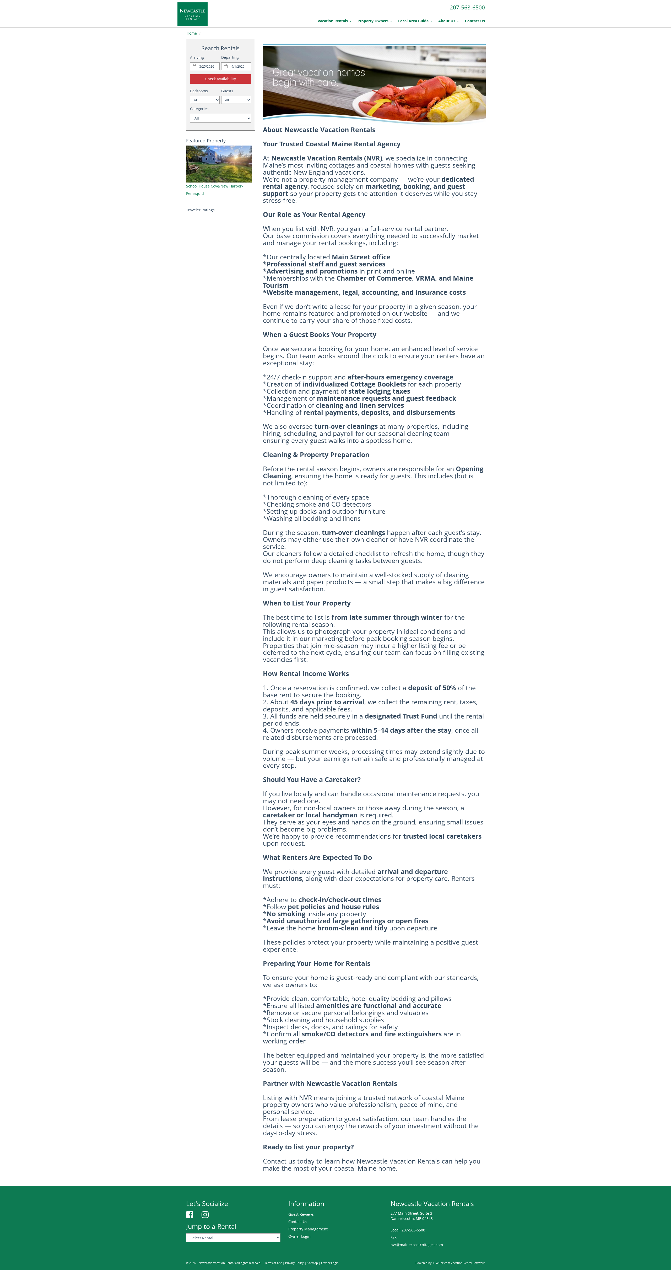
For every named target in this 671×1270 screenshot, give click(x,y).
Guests (227, 90)
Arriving (197, 57)
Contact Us (475, 20)
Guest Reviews (301, 1214)
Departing (230, 57)
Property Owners (373, 20)
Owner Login (299, 1236)
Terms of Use (273, 1263)
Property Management (308, 1228)
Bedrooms (199, 90)
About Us (447, 20)
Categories (199, 108)
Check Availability (220, 78)
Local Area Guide (414, 20)
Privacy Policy (294, 1263)
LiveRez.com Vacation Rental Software (459, 1263)
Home (192, 33)
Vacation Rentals (333, 20)
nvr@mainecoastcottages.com (417, 1244)
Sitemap (312, 1263)
